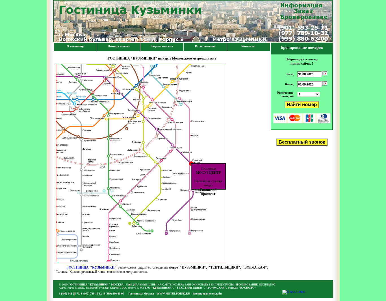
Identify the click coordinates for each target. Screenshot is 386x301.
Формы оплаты (162, 46)
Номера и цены (119, 46)
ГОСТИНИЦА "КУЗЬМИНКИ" (91, 267)
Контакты (248, 46)
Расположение (205, 46)
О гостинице (75, 46)
